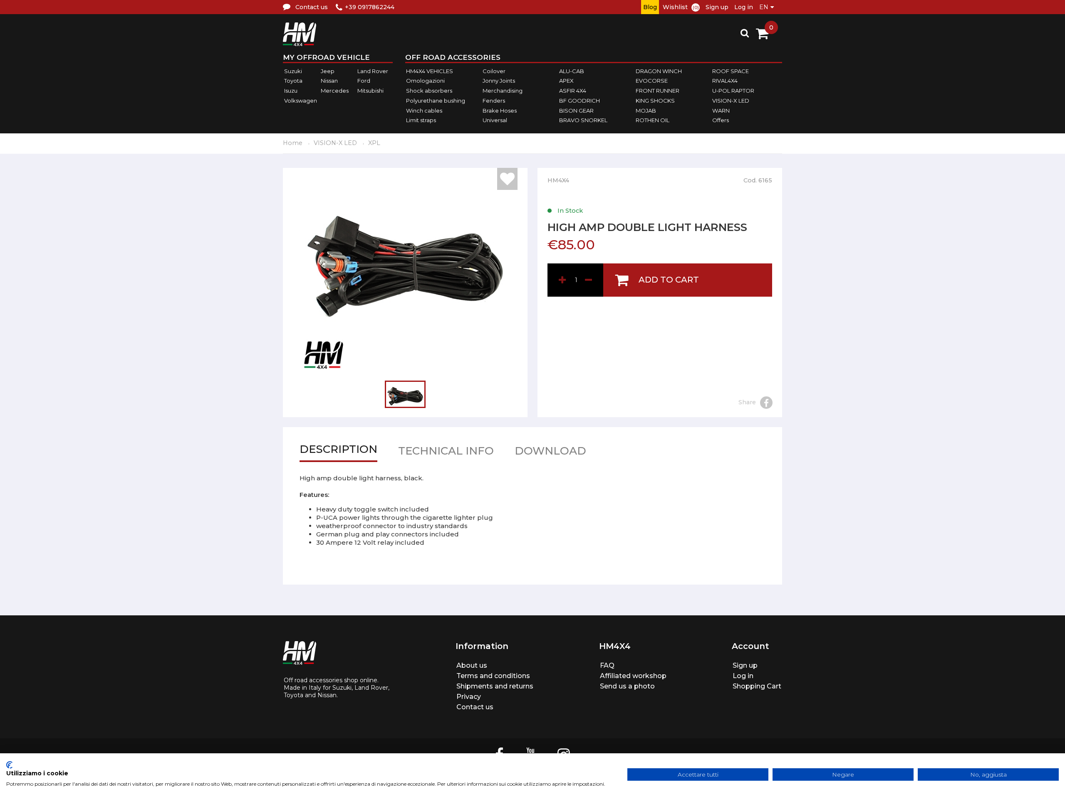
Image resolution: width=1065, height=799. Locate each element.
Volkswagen (300, 100)
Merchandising (503, 90)
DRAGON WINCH (659, 71)
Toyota (293, 81)
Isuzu (290, 90)
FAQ (607, 665)
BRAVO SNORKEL (583, 120)
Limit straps (421, 120)
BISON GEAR (576, 110)
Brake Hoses (500, 110)
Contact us (474, 707)
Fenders (494, 100)
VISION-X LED (730, 100)
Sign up (717, 7)
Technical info (446, 452)
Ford (363, 81)
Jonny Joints (499, 81)
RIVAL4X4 (725, 81)
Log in (743, 7)
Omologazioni (425, 81)
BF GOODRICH (579, 100)
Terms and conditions (493, 676)
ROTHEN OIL (652, 120)
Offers (720, 120)
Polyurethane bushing (435, 100)
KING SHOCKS (655, 100)
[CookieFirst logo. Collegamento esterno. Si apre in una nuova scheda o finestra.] (9, 765)
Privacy (468, 697)
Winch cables (424, 110)
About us (471, 665)
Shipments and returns (494, 686)
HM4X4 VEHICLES (429, 71)
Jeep (327, 71)
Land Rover (372, 71)
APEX (566, 81)
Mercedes (335, 90)
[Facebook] (766, 402)
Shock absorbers (429, 90)
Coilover (494, 71)
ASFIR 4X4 (572, 90)
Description (338, 451)
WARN (721, 110)
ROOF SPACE (730, 71)
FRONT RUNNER (657, 90)
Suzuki (293, 71)
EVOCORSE (652, 81)
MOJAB (646, 110)
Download (550, 452)
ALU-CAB (571, 71)
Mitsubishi (370, 90)
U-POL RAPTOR (733, 90)
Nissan (329, 81)
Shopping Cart (757, 686)
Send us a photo (627, 686)
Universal (495, 120)
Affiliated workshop (633, 676)
